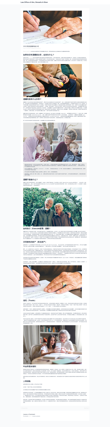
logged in (30, 416)
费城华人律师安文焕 (27, 51)
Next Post (86, 408)
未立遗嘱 (30, 57)
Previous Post (24, 408)
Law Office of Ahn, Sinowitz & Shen (34, 2)
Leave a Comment (26, 48)
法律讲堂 (33, 48)
